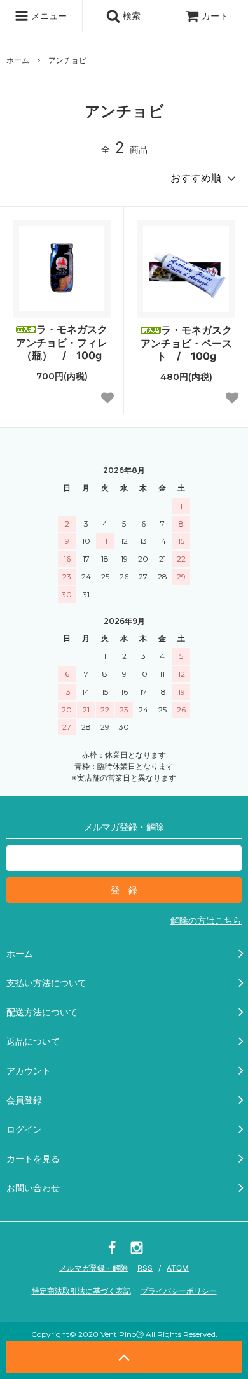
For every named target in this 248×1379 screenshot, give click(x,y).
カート (215, 15)
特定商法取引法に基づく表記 (81, 1291)
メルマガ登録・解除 (93, 1268)
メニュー (48, 15)
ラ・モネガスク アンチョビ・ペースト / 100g (188, 343)
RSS (145, 1268)
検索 (130, 15)
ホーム (17, 60)
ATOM (178, 1268)
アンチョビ (67, 60)
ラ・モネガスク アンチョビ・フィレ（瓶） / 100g (63, 342)
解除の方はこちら (206, 920)
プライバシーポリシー (179, 1291)
